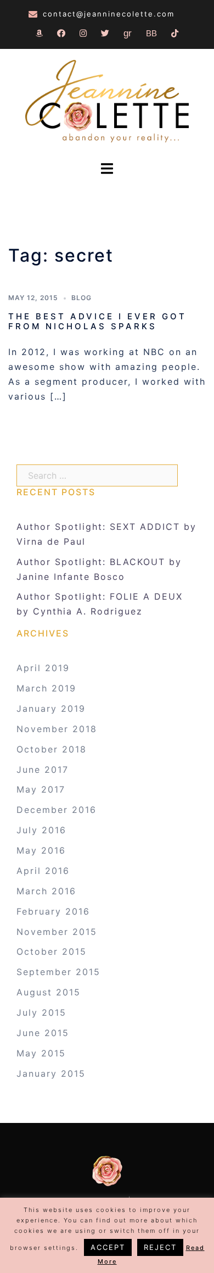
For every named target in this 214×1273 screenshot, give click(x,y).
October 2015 (51, 951)
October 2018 (51, 749)
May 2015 (41, 1053)
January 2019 (51, 708)
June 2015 (42, 1032)
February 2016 (53, 911)
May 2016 (41, 850)
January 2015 (51, 1073)
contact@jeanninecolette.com (108, 13)
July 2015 (41, 1012)
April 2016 (43, 870)
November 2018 (56, 728)
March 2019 (46, 688)
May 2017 (40, 789)
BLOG (81, 298)
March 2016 (46, 890)
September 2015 (58, 971)
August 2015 (48, 992)
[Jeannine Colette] (107, 102)
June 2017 (42, 769)
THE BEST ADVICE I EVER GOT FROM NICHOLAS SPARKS (97, 321)
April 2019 (43, 667)
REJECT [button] (160, 1247)
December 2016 (56, 809)
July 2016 (41, 829)
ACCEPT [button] (108, 1247)
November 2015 (56, 931)
